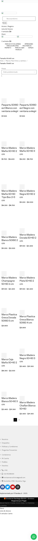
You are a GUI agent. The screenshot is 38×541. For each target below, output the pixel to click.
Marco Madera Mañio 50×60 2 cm (9, 151)
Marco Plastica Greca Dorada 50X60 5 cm (9, 317)
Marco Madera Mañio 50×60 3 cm (27, 151)
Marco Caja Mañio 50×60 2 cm (9, 362)
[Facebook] (2, 487)
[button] (4, 100)
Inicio (2, 61)
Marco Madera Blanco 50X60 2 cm (10, 240)
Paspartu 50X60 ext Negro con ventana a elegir (28, 108)
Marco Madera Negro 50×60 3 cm (27, 358)
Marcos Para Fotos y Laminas (16, 61)
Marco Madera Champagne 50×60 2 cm (9, 280)
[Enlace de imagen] (17, 433)
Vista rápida (9, 100)
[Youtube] (12, 487)
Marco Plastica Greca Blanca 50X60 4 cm (27, 319)
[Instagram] (17, 487)
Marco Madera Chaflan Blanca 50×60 (27, 405)
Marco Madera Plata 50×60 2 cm (27, 280)
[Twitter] (7, 487)
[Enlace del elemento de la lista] (17, 444)
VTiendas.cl (17, 493)
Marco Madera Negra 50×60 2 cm (27, 194)
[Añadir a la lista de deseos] (15, 100)
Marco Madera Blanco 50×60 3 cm (10, 401)
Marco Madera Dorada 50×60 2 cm (28, 237)
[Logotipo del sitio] (9, 38)
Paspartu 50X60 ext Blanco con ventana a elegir (10, 108)
